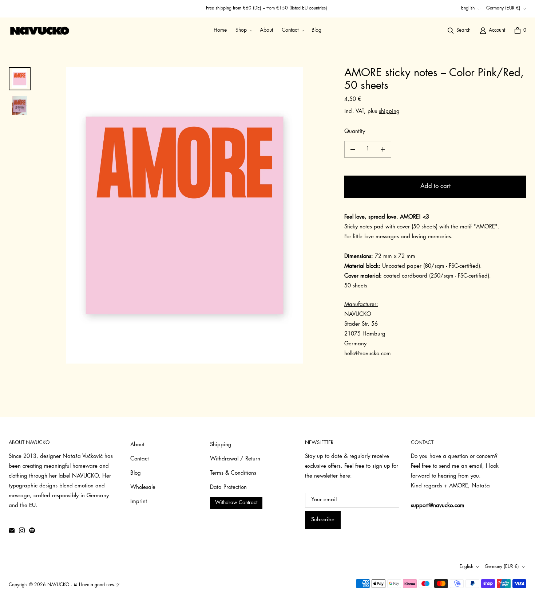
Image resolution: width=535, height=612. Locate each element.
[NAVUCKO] (40, 30)
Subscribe (322, 520)
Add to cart (435, 186)
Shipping (220, 445)
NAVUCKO (58, 585)
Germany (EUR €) (503, 8)
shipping (389, 111)
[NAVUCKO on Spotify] (32, 530)
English (468, 8)
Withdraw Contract (236, 503)
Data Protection (228, 487)
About (137, 445)
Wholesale (142, 487)
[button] (243, 30)
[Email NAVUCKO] (12, 530)
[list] (184, 215)
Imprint (138, 502)
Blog (135, 473)
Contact (139, 459)
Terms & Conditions (233, 473)
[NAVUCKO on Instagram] (22, 530)
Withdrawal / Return (235, 459)
